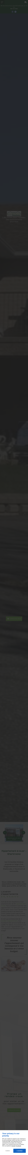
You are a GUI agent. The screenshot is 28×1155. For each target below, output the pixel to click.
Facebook (18, 1145)
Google (13, 1145)
